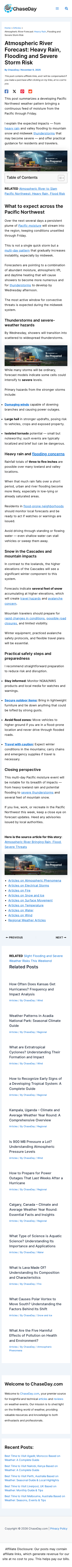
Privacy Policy (58, 1528)
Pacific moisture (29, 225)
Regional (42, 1032)
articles (43, 1399)
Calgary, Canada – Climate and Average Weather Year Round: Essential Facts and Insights (33, 1209)
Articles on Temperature (26, 905)
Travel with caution (19, 744)
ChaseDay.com (29, 1393)
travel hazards (30, 598)
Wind (40, 1000)
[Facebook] (6, 91)
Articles (13, 1000)
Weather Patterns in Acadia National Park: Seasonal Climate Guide (35, 1021)
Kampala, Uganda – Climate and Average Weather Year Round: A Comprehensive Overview (35, 1115)
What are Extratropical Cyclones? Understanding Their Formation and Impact (34, 1052)
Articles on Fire (19, 890)
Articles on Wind (20, 915)
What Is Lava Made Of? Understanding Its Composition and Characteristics (34, 1272)
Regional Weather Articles (27, 920)
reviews (58, 1399)
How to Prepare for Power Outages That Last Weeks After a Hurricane (36, 1178)
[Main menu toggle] (57, 8)
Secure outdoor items (21, 700)
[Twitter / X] (14, 91)
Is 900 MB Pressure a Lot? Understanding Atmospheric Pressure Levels (31, 1147)
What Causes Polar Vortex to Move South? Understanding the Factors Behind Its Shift (35, 1304)
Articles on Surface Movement (30, 900)
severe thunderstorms (37, 792)
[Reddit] (30, 91)
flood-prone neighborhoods (43, 506)
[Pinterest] (22, 91)
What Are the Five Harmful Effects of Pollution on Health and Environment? (33, 1335)
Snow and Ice (44, 1315)
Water (40, 1252)
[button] (66, 8)
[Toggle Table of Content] (59, 178)
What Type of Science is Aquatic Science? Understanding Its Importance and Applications (35, 1241)
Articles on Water (20, 910)
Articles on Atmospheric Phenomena (34, 880)
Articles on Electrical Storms (28, 885)
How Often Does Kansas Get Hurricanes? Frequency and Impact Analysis (32, 989)
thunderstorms (44, 133)
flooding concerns (48, 454)
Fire (39, 1284)
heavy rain (12, 128)
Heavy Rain (40, 31)
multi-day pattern (17, 250)
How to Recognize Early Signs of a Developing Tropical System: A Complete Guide (35, 1083)
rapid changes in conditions (25, 618)
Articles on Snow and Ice (26, 895)
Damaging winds (17, 404)
